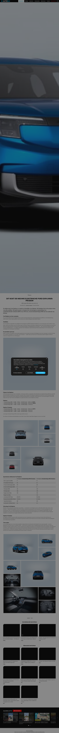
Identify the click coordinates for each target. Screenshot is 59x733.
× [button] (46, 358)
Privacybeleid (36, 364)
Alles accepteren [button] (40, 372)
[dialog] (29, 366)
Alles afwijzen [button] (30, 372)
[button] (18, 372)
